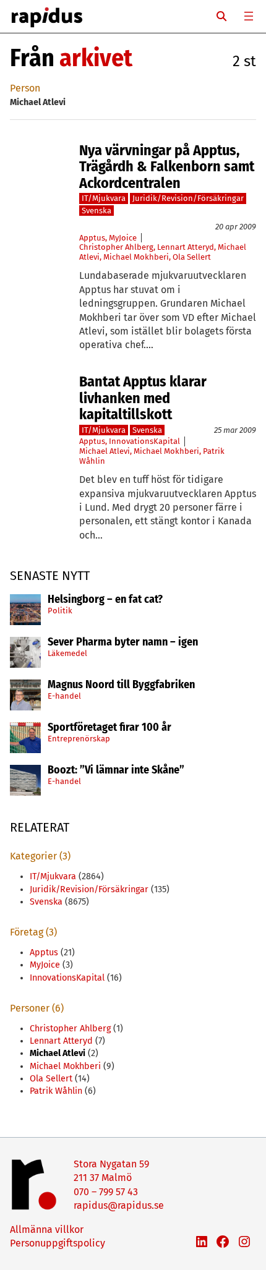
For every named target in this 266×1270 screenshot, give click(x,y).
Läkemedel (67, 653)
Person (25, 88)
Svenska (96, 210)
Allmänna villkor (47, 1229)
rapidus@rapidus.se (119, 1205)
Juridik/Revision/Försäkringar (188, 198)
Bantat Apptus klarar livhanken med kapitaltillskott (143, 397)
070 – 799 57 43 (106, 1192)
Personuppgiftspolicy (57, 1243)
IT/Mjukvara (104, 198)
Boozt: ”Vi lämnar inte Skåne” (116, 770)
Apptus (92, 237)
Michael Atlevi (104, 451)
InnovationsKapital (144, 441)
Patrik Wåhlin (56, 1091)
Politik (60, 610)
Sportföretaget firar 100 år (109, 728)
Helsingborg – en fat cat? (105, 600)
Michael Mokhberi (136, 257)
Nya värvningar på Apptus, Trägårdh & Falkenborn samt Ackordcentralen (166, 166)
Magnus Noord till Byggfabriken (121, 685)
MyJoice (123, 237)
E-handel (64, 696)
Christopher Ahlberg (116, 247)
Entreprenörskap (79, 738)
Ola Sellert (192, 257)
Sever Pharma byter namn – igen (123, 642)
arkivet (95, 58)
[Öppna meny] (248, 16)
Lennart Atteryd (185, 247)
